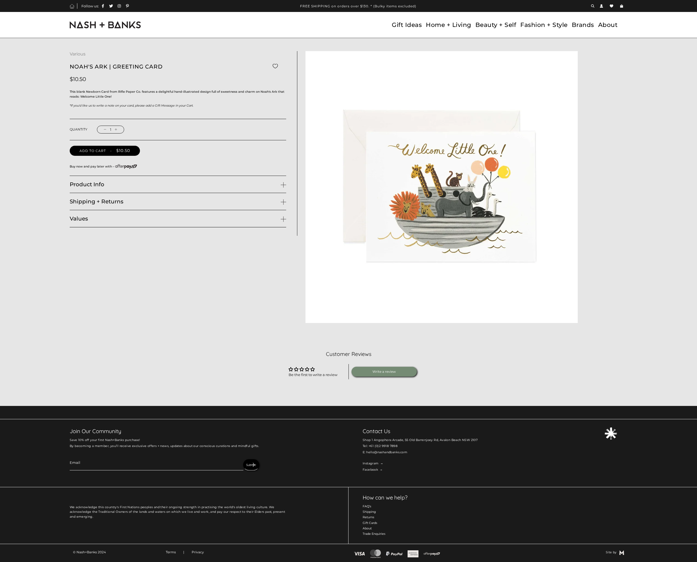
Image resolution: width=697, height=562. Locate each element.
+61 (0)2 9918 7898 (383, 446)
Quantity (78, 129)
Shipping (369, 512)
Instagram (371, 463)
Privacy (198, 552)
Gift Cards (370, 523)
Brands (583, 24)
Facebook (370, 470)
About (367, 528)
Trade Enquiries (374, 534)
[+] (116, 129)
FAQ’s (367, 506)
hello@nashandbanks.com (386, 452)
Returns (368, 517)
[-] (105, 129)
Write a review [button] (384, 372)
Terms (171, 552)
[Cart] (622, 6)
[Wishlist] (612, 6)
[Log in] (601, 6)
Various (77, 54)
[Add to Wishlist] (275, 66)
